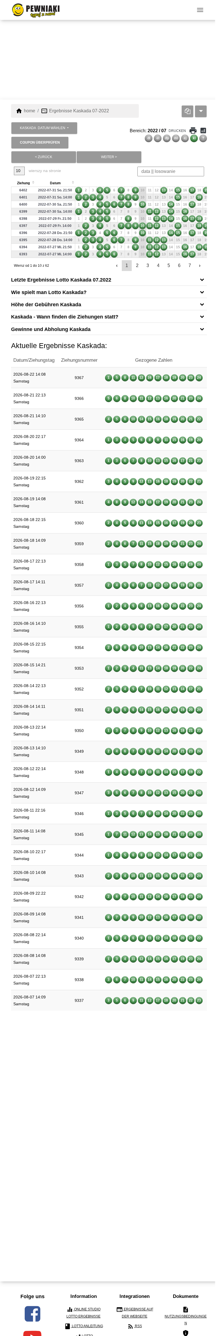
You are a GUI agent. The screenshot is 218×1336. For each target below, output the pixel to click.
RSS (134, 1326)
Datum (55, 183)
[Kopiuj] (187, 111)
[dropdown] (201, 111)
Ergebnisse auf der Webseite (134, 1312)
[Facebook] (32, 1313)
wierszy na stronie (44, 170)
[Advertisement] (109, 60)
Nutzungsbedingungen (186, 1315)
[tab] (109, 279)
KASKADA (42, 128)
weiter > (109, 157)
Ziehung (23, 183)
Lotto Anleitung (83, 1326)
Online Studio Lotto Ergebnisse (83, 1312)
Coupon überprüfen (40, 142)
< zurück (43, 157)
